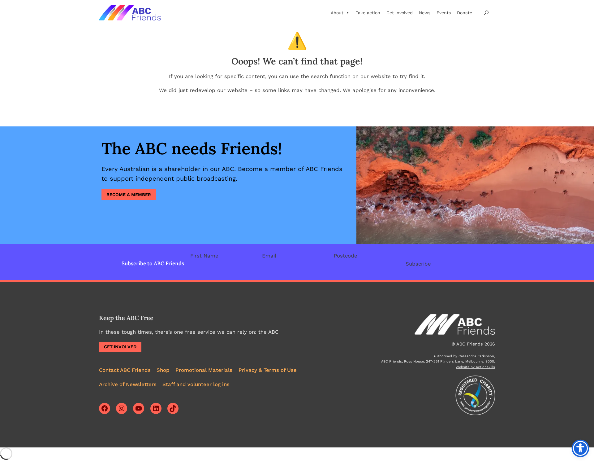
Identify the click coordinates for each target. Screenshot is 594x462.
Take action (368, 12)
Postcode (345, 256)
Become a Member (128, 194)
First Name (204, 256)
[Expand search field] (486, 12)
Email (269, 256)
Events (444, 12)
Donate (464, 12)
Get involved (399, 12)
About (337, 12)
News (424, 12)
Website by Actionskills (475, 367)
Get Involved (120, 346)
